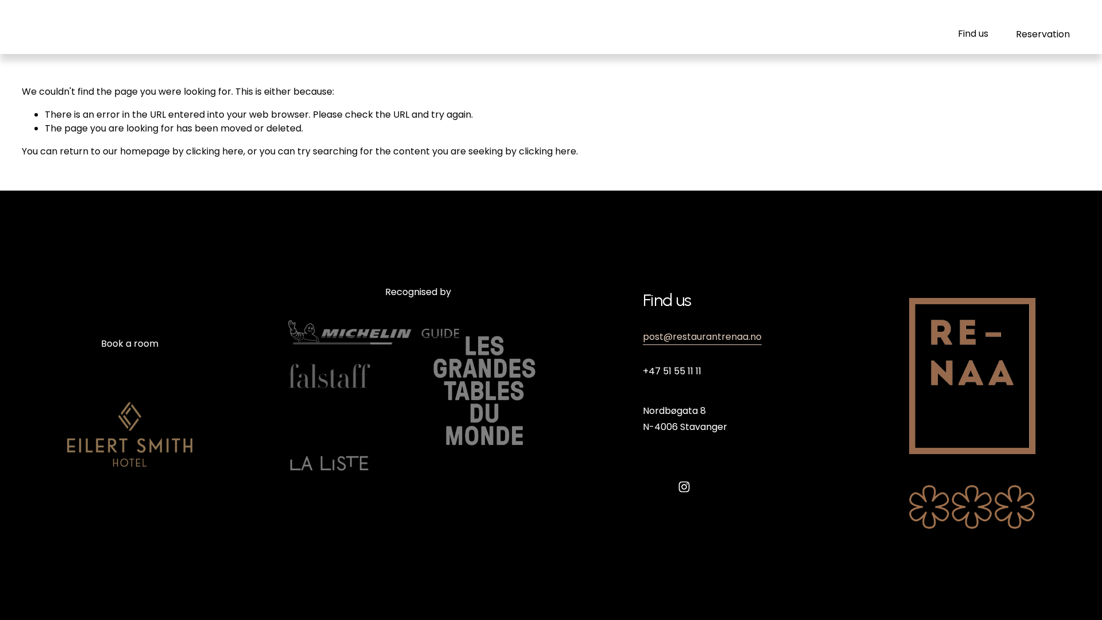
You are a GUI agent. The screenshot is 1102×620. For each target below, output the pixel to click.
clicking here (214, 151)
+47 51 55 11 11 (672, 371)
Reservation (1043, 34)
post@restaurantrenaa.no (702, 336)
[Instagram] (684, 487)
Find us (973, 33)
